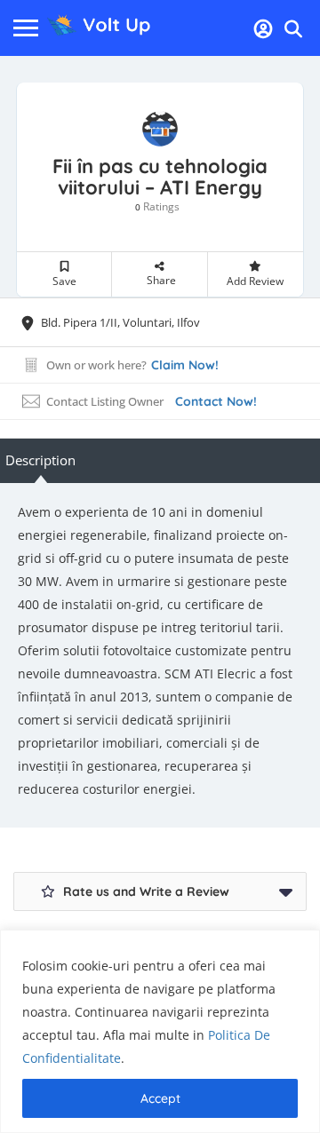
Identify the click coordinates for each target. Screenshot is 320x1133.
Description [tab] (40, 460)
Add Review (255, 281)
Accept (160, 1098)
